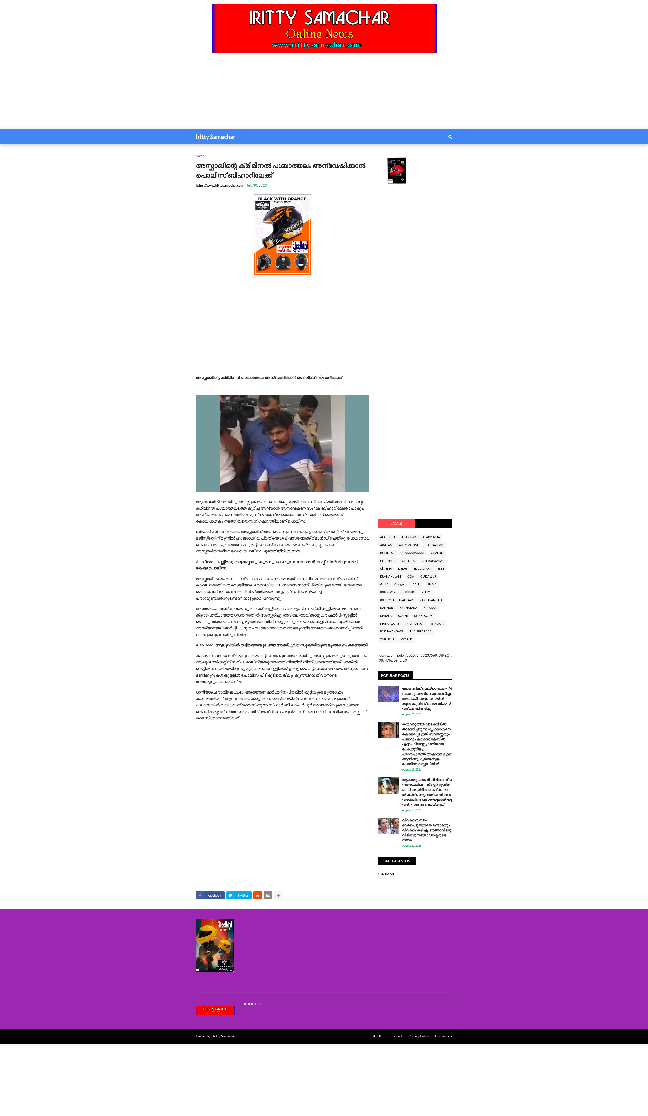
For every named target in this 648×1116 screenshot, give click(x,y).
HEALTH (416, 584)
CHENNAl (408, 561)
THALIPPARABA (421, 631)
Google (399, 584)
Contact (396, 1036)
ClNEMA (386, 568)
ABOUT (378, 1036)
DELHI (402, 568)
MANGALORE (389, 623)
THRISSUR (387, 639)
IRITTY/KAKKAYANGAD (396, 600)
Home (200, 156)
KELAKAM (430, 608)
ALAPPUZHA (431, 537)
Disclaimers (443, 1036)
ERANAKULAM (390, 576)
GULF (384, 584)
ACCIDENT (387, 537)
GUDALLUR (428, 576)
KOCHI (403, 616)
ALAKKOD (409, 537)
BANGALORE (434, 545)
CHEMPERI (388, 561)
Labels (396, 524)
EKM (440, 568)
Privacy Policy (419, 1036)
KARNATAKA (408, 608)
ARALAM (386, 545)
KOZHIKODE (423, 616)
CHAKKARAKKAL (412, 553)
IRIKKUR (408, 592)
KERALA (386, 616)
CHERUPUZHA (432, 561)
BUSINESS (387, 553)
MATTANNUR (415, 623)
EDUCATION (422, 568)
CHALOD (437, 553)
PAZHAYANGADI (391, 631)
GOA (410, 576)
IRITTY (425, 592)
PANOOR (437, 623)
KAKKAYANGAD (430, 600)
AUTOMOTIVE (409, 545)
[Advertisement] (152, 93)
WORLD (406, 639)
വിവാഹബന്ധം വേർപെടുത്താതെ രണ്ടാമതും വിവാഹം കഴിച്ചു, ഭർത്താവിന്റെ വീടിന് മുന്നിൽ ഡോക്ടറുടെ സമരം (426, 830)
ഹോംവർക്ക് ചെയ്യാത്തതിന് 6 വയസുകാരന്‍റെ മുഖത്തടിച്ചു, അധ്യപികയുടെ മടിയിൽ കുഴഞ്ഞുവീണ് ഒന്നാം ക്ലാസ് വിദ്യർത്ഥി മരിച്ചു (427, 698)
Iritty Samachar (215, 136)
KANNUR (386, 608)
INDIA (432, 584)
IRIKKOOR (387, 592)
